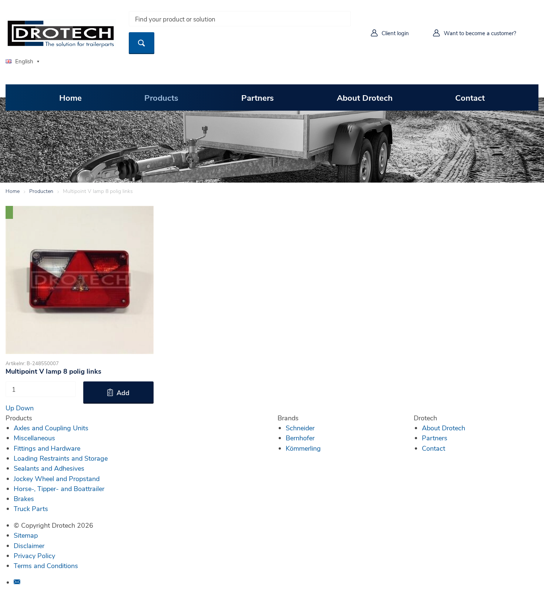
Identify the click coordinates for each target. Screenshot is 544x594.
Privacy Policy (34, 555)
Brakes (24, 498)
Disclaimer (29, 545)
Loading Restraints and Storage (61, 458)
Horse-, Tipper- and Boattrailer (59, 488)
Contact (470, 97)
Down (25, 407)
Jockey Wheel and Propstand (57, 478)
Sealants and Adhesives (49, 468)
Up (10, 407)
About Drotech (365, 97)
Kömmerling (303, 448)
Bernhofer (300, 437)
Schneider (300, 427)
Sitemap (26, 535)
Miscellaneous (34, 437)
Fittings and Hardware (47, 448)
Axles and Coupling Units (51, 427)
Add (123, 392)
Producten (41, 190)
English (24, 61)
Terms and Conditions (46, 565)
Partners (257, 97)
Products (161, 97)
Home (70, 97)
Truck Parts (31, 508)
